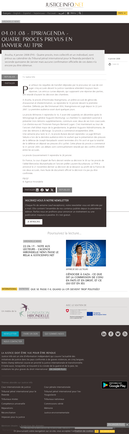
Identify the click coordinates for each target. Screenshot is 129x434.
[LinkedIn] (103, 333)
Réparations (7, 408)
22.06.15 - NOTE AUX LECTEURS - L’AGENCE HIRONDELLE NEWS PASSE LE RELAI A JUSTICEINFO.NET (41, 250)
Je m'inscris (33, 222)
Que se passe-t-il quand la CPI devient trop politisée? (65, 289)
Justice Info (30, 77)
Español (27, 13)
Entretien (24, 289)
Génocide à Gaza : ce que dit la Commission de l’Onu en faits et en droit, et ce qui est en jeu (84, 278)
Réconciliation (9, 413)
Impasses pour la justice (13, 417)
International (9, 289)
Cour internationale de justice (16, 387)
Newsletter (10, 334)
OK (97, 431)
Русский (51, 13)
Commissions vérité (53, 404)
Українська (39, 13)
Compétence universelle (13, 404)
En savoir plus (107, 431)
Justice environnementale (56, 413)
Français (7, 13)
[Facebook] (110, 333)
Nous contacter (13, 342)
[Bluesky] (117, 333)
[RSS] (124, 333)
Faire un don (31, 334)
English (17, 13)
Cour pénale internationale (57, 387)
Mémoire (48, 408)
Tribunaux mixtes (10, 399)
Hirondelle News (10, 22)
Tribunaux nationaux (54, 399)
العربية (61, 13)
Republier (9, 77)
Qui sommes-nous (54, 334)
